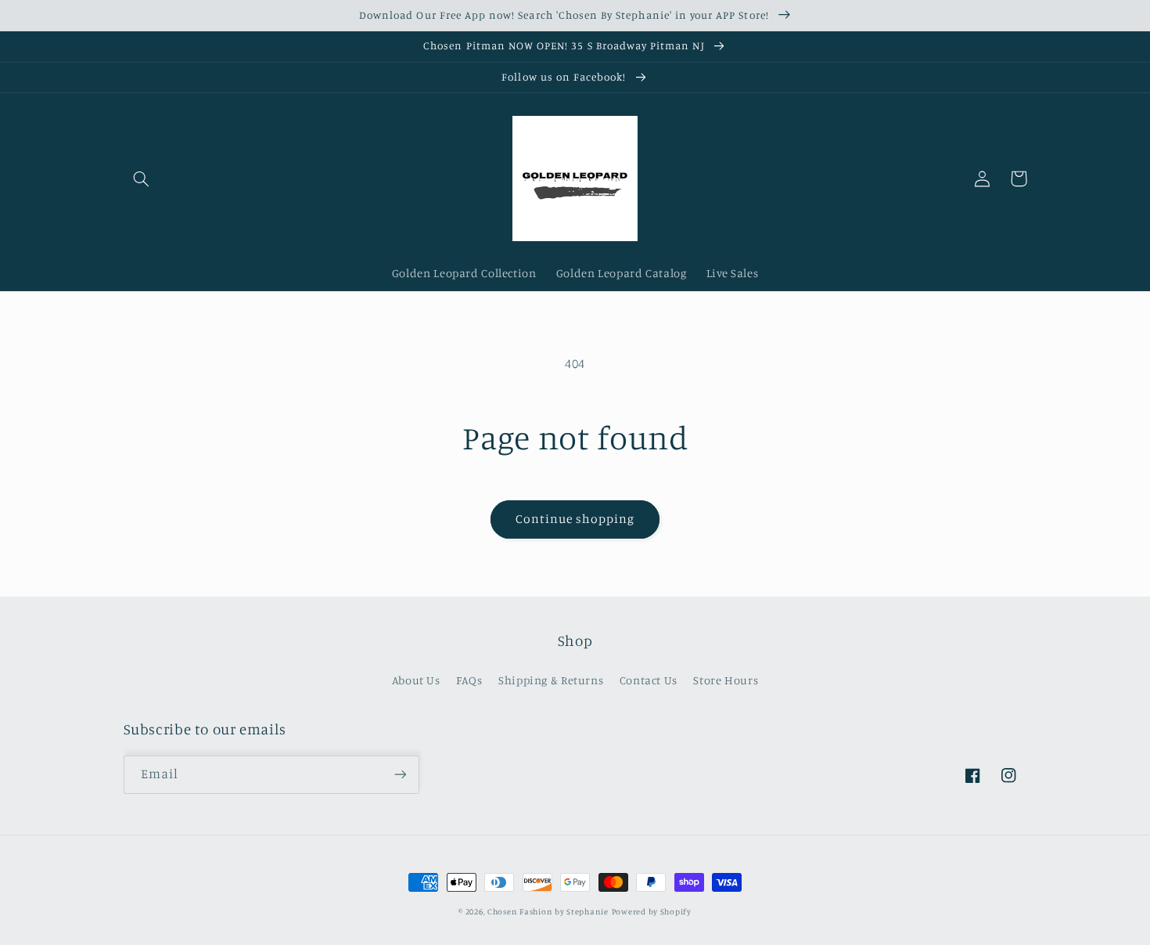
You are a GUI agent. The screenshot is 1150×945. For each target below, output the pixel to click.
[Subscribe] (400, 775)
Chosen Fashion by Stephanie (548, 911)
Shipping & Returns (550, 680)
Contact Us (648, 680)
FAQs (469, 680)
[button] (142, 179)
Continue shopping (575, 518)
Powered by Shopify (652, 911)
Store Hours (725, 680)
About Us (416, 680)
